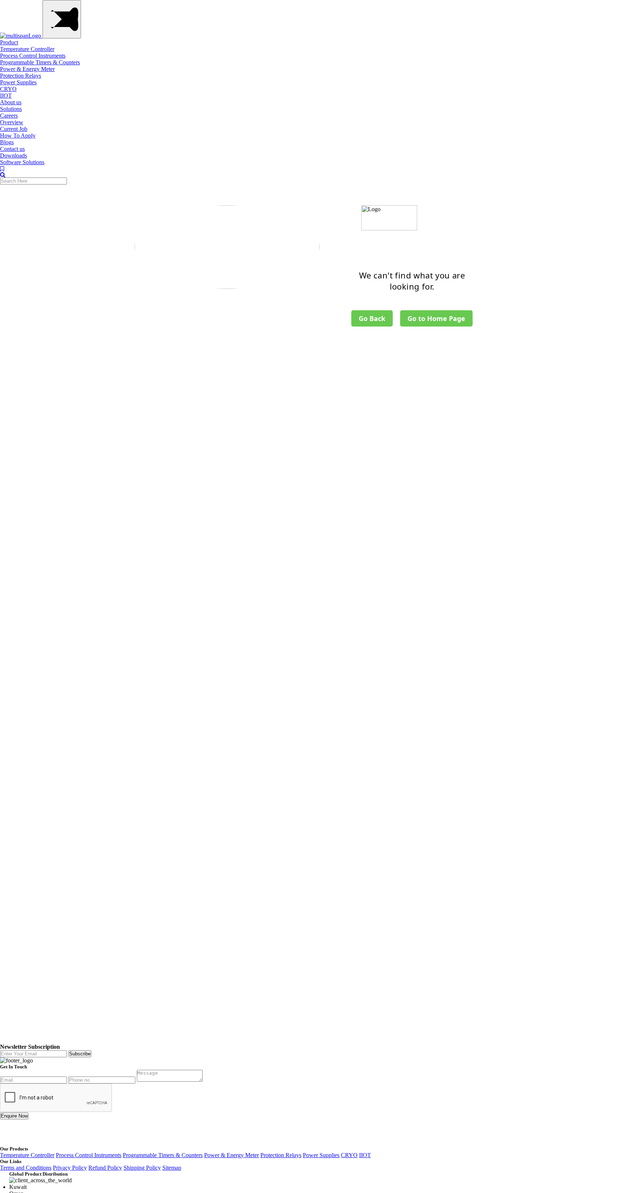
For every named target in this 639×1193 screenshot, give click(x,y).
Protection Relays (20, 75)
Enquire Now (14, 1116)
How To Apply (18, 135)
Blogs (7, 142)
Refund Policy (105, 1168)
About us (10, 102)
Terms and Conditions (25, 1168)
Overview (11, 122)
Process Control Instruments (32, 56)
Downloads (13, 155)
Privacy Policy (70, 1168)
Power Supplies (18, 82)
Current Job (13, 129)
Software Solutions (22, 162)
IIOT (6, 95)
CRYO (8, 89)
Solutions (11, 109)
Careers (9, 115)
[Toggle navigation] (62, 19)
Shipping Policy (142, 1168)
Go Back (372, 318)
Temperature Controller (27, 49)
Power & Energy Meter (27, 69)
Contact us (12, 149)
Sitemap (171, 1168)
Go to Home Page (436, 318)
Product (9, 42)
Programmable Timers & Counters (40, 62)
